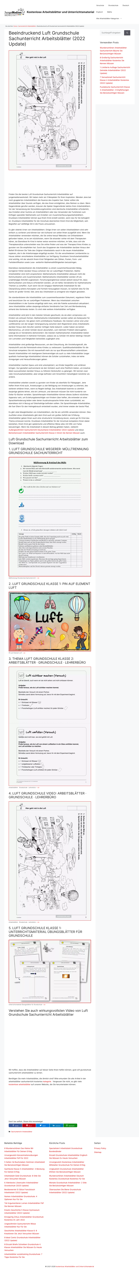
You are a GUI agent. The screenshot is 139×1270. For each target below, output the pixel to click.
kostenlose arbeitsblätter (20, 1084)
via (38, 578)
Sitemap (97, 1152)
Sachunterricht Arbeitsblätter (27, 26)
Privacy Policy (100, 1148)
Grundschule (113, 5)
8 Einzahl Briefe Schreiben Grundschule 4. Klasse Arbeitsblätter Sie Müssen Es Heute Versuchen (23, 1247)
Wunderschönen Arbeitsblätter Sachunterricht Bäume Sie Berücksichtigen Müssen (113, 51)
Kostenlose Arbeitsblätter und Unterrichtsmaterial (60, 12)
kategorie (47, 1081)
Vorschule (100, 5)
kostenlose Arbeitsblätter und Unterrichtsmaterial (75, 1266)
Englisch (99, 12)
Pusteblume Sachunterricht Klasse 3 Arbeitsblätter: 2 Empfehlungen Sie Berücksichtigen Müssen (115, 90)
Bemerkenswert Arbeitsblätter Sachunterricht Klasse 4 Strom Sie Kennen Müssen (44, 433)
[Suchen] (127, 32)
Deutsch (126, 5)
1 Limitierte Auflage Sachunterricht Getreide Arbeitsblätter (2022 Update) (115, 70)
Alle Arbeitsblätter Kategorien (107, 18)
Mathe (109, 12)
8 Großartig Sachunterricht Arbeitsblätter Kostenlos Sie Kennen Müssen (112, 60)
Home (15, 26)
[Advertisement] (50, 181)
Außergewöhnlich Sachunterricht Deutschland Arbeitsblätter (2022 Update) (41, 430)
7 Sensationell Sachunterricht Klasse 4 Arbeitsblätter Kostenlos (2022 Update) (114, 80)
